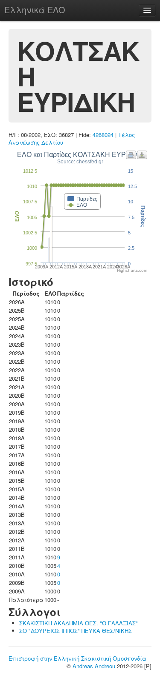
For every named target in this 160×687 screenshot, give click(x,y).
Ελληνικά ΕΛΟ (34, 9)
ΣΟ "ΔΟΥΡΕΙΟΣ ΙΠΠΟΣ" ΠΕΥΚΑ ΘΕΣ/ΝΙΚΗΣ (75, 631)
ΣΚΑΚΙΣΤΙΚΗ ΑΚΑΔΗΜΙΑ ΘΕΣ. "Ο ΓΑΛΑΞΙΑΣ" (78, 623)
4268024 (103, 135)
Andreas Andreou (94, 666)
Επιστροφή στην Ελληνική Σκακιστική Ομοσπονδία (77, 658)
